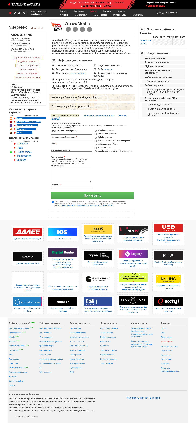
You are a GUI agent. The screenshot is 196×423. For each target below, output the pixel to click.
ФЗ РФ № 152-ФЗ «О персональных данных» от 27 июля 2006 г (85, 206)
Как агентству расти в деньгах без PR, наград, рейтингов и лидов (141, 344)
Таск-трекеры (45, 337)
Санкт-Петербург (16, 381)
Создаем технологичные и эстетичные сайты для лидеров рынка (27, 287)
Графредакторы (46, 346)
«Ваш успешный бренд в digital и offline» (27, 309)
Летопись (64, 15)
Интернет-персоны (108, 359)
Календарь (79, 11)
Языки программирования (51, 359)
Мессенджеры (45, 350)
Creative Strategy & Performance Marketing (168, 263)
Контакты (121, 11)
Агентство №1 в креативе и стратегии (168, 287)
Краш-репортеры (77, 363)
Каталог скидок (100, 15)
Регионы (12, 376)
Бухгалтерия (75, 368)
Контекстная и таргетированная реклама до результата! (62, 287)
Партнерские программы (50, 328)
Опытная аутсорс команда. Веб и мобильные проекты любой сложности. (133, 309)
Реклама (107, 11)
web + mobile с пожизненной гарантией (168, 309)
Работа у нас (166, 359)
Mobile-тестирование (79, 337)
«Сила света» (24, 152)
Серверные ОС (76, 355)
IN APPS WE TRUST (63, 238)
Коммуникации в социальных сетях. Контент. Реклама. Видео (98, 309)
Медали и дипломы (169, 346)
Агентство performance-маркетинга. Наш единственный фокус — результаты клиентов (62, 263)
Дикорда (21, 160)
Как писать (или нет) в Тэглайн (143, 398)
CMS (72, 372)
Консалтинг (166, 355)
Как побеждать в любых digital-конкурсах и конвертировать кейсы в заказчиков (142, 332)
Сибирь (12, 385)
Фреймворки (45, 355)
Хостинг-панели (77, 359)
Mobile (14, 337)
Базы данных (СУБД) (79, 346)
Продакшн (16, 350)
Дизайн (14, 341)
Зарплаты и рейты (108, 350)
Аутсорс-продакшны (18, 372)
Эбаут (163, 328)
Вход (161, 13)
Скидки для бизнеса (109, 328)
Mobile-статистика (78, 333)
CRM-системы (45, 333)
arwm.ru (108, 69)
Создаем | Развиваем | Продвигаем (98, 263)
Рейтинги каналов (19, 367)
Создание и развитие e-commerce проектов (98, 288)
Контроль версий (77, 350)
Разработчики (17, 332)
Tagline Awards (106, 333)
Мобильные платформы (50, 363)
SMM (11, 355)
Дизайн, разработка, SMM (27, 263)
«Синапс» (22, 143)
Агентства (13, 363)
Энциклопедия (81, 15)
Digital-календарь (108, 337)
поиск (143, 43)
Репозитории (75, 328)
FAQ (162, 333)
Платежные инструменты (50, 341)
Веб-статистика (77, 341)
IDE (40, 368)
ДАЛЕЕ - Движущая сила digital (27, 238)
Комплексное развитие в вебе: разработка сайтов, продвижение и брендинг (133, 287)
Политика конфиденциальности (170, 369)
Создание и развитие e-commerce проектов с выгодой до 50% (133, 263)
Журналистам (167, 351)
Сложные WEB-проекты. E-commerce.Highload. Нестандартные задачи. (168, 238)
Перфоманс (14, 359)
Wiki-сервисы (45, 372)
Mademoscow (24, 156)
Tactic (20, 148)
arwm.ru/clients (78, 73)
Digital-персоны (107, 355)
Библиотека (138, 15)
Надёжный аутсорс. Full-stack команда (63, 309)
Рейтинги (64, 11)
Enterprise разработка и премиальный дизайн (133, 238)
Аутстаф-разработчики (21, 328)
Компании (104, 346)
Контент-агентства (19, 345)
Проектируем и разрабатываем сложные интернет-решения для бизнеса (98, 238)
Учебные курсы (119, 15)
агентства (145, 40)
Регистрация (171, 13)
